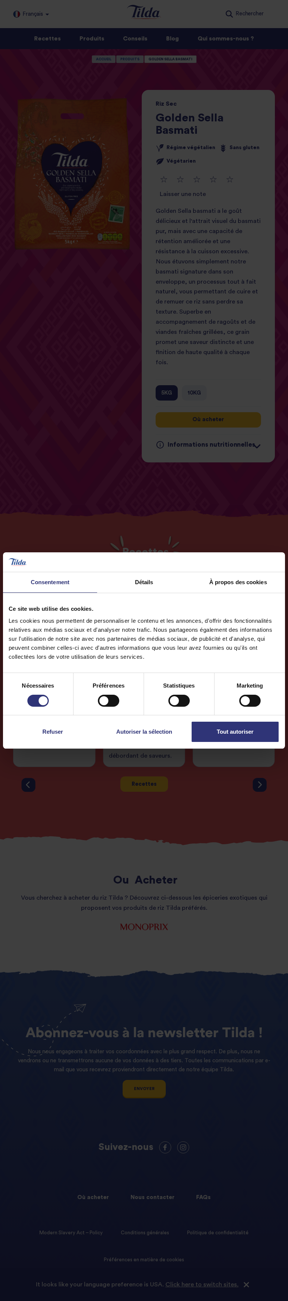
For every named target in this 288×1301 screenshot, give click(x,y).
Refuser (52, 731)
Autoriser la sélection (144, 731)
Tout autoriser (235, 731)
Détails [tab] (144, 582)
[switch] (108, 701)
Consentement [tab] (50, 582)
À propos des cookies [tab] (238, 582)
